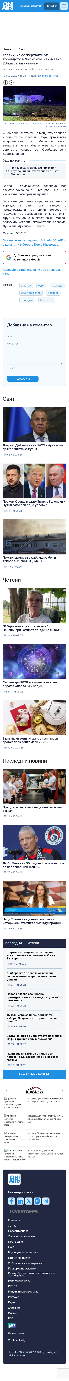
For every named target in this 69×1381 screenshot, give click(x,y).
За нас (12, 1225)
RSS (11, 1318)
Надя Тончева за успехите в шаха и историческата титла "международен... (33, 921)
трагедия (27, 300)
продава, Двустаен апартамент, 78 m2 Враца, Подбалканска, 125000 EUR (45, 1119)
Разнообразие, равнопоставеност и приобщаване (31, 1274)
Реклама (13, 1297)
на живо (51, 6)
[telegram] (46, 1201)
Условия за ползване (21, 1236)
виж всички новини (34, 1074)
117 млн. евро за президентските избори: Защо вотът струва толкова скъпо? (32, 1018)
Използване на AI (19, 1281)
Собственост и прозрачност (26, 1263)
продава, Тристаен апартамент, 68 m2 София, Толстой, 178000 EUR (45, 1100)
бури (41, 285)
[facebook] (11, 1201)
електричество (31, 292)
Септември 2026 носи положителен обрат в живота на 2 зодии (30, 684)
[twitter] (28, 1201)
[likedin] (20, 1201)
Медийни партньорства (23, 1291)
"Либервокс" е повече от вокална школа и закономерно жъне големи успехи (31, 976)
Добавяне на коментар (29, 325)
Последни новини (31, 6)
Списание (14, 1308)
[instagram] (37, 1201)
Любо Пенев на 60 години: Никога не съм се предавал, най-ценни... (33, 865)
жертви (26, 285)
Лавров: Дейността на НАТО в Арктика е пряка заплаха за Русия (33, 447)
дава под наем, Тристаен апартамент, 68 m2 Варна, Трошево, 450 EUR (45, 1153)
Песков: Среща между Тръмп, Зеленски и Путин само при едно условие (34, 503)
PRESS (12, 1286)
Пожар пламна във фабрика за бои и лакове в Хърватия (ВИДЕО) (29, 559)
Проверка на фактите (22, 1268)
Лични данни (16, 1333)
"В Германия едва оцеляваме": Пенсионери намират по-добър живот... (32, 628)
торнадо (57, 285)
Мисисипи (46, 300)
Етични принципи (19, 1258)
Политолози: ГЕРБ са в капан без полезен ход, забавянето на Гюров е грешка (32, 1057)
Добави (22, 378)
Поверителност (18, 1231)
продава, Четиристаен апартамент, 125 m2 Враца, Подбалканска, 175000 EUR (45, 1136)
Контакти (14, 1220)
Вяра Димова (50, 75)
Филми (12, 1313)
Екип (11, 1247)
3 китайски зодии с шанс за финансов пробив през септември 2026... (30, 740)
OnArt (12, 1325)
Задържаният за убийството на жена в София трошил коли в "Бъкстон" (34, 1037)
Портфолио (15, 1241)
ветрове (53, 292)
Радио (12, 1302)
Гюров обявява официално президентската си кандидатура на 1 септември (33, 997)
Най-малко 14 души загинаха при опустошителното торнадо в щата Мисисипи (35, 171)
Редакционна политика (23, 1252)
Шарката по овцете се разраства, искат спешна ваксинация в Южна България (31, 955)
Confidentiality (16, 1340)
